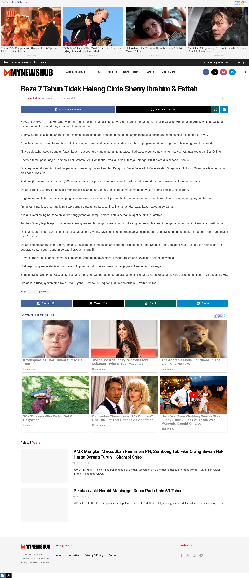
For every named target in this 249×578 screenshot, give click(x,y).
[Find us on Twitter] (214, 72)
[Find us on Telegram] (232, 72)
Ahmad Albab (33, 98)
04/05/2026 (80, 496)
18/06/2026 (80, 463)
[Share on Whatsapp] (215, 109)
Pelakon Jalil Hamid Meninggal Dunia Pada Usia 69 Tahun (127, 490)
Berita (95, 72)
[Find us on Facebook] (206, 72)
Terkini (71, 98)
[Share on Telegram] (224, 109)
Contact (44, 62)
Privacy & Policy (30, 62)
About (6, 62)
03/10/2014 (52, 98)
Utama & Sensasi (74, 72)
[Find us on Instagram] (223, 72)
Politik (112, 72)
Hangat (150, 72)
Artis (32, 291)
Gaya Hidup (130, 72)
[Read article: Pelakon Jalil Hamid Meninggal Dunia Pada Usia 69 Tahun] (44, 505)
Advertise (15, 62)
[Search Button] (245, 72)
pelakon (43, 291)
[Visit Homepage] (28, 72)
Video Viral (169, 72)
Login (243, 62)
